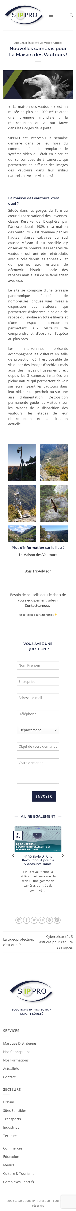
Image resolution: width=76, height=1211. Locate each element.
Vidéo (57, 42)
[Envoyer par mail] (41, 920)
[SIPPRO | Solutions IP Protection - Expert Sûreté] (24, 15)
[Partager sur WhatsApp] (18, 920)
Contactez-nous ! (38, 605)
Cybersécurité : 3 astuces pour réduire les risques (56, 942)
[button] (51, 15)
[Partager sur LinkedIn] (57, 920)
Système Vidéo (42, 42)
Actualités (22, 42)
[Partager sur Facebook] (26, 920)
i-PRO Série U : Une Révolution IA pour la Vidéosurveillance (38, 860)
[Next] (62, 864)
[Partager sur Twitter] (34, 920)
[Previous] (13, 864)
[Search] (71, 15)
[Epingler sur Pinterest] (49, 920)
